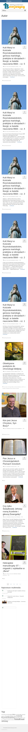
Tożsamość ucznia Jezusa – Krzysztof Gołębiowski (15, 597)
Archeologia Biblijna (9, 714)
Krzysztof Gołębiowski (18, 428)
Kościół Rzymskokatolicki (7, 80)
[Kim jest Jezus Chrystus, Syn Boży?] (14, 404)
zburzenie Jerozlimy (16, 388)
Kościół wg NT (18, 718)
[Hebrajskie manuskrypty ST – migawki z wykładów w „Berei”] (14, 547)
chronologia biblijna (18, 714)
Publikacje (16, 371)
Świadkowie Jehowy (9, 388)
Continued (12, 77)
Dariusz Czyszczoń (10, 573)
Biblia (4, 578)
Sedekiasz (4, 388)
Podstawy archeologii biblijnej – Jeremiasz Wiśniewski (16, 602)
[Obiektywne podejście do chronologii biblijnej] (14, 351)
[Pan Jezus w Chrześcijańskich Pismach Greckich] (14, 446)
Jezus (4, 480)
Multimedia (15, 573)
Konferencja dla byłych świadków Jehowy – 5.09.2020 (16, 591)
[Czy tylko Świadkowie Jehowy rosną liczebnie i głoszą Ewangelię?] (14, 493)
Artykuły (16, 66)
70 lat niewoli (3, 714)
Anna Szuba (9, 66)
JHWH (14, 716)
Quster (19, 371)
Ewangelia (7, 716)
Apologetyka (13, 66)
